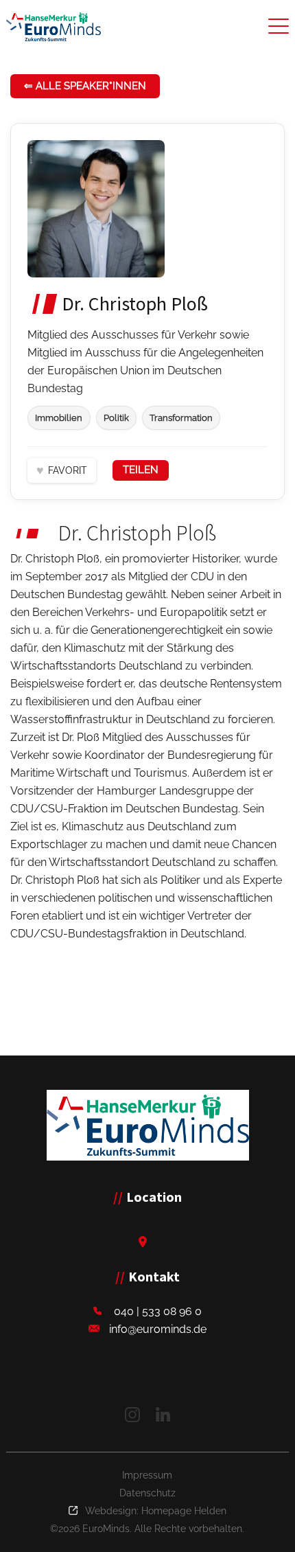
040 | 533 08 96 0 (158, 1311)
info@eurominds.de (157, 1329)
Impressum (147, 1475)
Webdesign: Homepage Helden (155, 1510)
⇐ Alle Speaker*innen (85, 86)
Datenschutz (147, 1492)
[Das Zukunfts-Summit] (53, 26)
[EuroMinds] (148, 1125)
